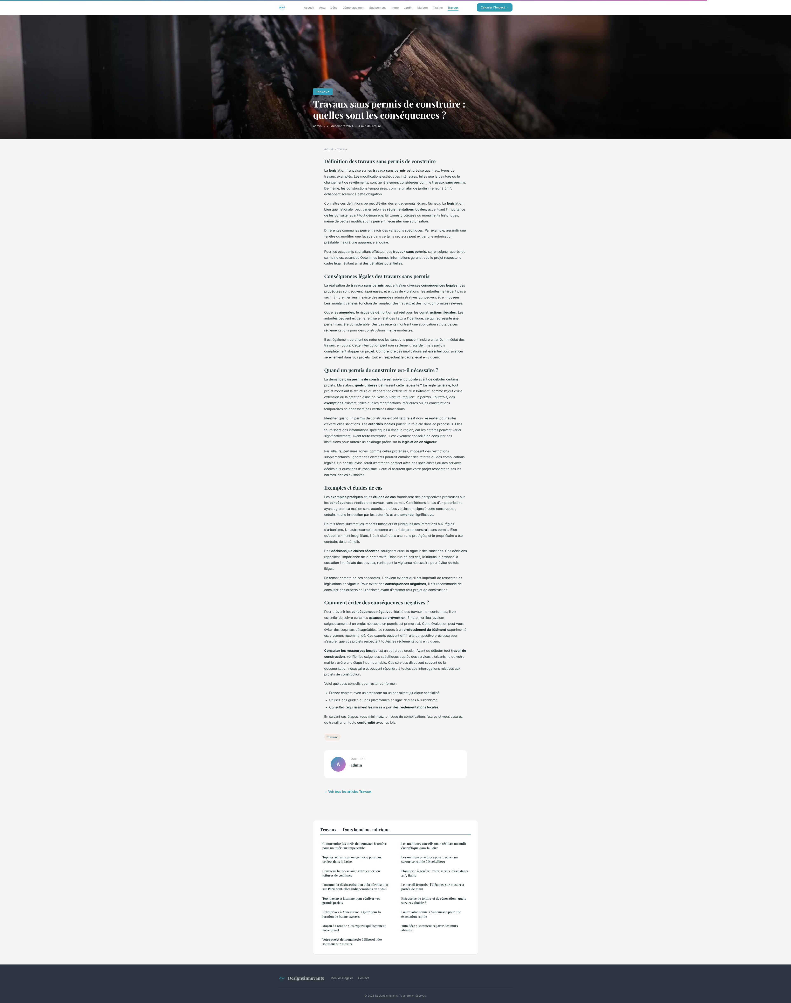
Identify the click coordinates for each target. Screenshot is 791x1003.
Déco (334, 7)
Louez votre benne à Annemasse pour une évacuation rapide (431, 914)
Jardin (408, 7)
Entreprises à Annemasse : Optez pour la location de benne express (351, 914)
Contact (363, 978)
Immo (395, 7)
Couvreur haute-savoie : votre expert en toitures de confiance (351, 873)
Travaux (453, 7)
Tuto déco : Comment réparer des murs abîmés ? (429, 928)
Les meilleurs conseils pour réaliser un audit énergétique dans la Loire (433, 845)
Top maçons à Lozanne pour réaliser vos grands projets (351, 900)
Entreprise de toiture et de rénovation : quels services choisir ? (433, 900)
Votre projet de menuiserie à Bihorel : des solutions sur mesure (352, 941)
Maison (422, 7)
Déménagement (353, 7)
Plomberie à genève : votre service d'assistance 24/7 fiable (435, 873)
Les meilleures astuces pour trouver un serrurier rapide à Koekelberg (429, 859)
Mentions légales (342, 978)
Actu (322, 7)
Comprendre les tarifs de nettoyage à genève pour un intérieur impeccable (354, 845)
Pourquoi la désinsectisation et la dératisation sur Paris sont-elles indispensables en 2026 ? (355, 886)
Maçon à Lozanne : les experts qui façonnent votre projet (354, 928)
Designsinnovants (306, 978)
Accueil (309, 7)
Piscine (438, 7)
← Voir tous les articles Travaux (348, 792)
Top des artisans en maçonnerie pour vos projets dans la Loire (351, 859)
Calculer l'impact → (495, 7)
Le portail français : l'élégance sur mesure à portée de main (432, 886)
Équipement (377, 7)
